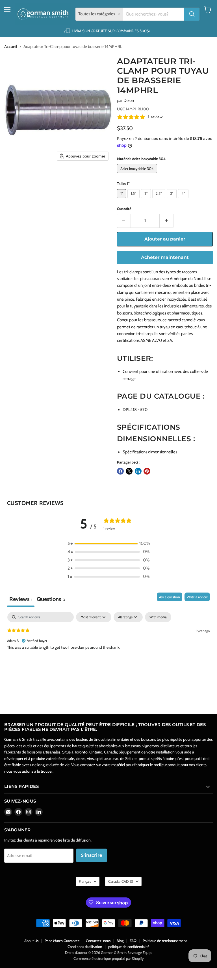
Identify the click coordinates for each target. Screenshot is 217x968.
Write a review (197, 597)
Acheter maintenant (165, 257)
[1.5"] (134, 199)
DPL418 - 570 (135, 409)
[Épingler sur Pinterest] (147, 471)
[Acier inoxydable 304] (138, 174)
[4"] (184, 199)
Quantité (124, 209)
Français (85, 881)
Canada (120, 881)
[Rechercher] (191, 14)
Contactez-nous (98, 940)
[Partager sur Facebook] (120, 471)
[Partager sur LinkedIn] (138, 471)
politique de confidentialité (128, 946)
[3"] (172, 199)
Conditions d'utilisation (85, 946)
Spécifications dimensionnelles (150, 451)
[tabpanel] (108, 648)
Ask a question (169, 597)
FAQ (133, 940)
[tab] (50, 600)
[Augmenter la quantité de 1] (166, 221)
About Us (31, 940)
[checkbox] (158, 617)
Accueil (10, 46)
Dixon (128, 100)
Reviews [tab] (20, 599)
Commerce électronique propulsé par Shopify (108, 958)
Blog (120, 940)
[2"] (147, 199)
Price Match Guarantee (62, 940)
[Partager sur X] (129, 471)
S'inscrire (91, 855)
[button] (108, 543)
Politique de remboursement (165, 940)
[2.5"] (159, 199)
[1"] (122, 199)
